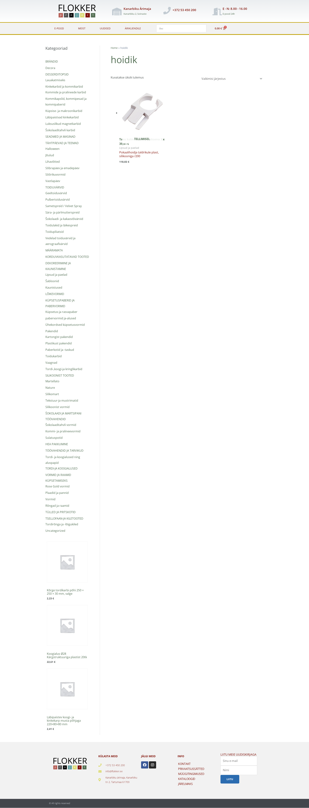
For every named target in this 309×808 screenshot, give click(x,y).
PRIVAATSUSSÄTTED (191, 769)
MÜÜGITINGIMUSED (191, 774)
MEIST (81, 28)
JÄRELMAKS (185, 784)
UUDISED (105, 28)
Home (114, 48)
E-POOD (59, 28)
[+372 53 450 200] (167, 10)
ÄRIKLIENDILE (133, 28)
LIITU (230, 779)
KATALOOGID (186, 779)
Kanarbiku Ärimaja (137, 9)
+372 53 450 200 (184, 10)
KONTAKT (184, 764)
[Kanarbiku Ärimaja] (117, 11)
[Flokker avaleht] (79, 11)
